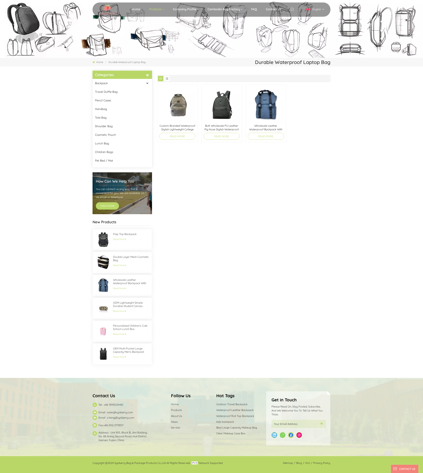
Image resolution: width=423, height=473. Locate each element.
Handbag (101, 109)
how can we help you (115, 181)
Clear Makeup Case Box (230, 433)
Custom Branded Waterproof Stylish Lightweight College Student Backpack (177, 127)
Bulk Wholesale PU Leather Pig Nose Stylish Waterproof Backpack (221, 127)
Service (175, 427)
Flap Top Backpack (125, 234)
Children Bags (104, 152)
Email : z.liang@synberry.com (116, 417)
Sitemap (288, 463)
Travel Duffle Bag (106, 91)
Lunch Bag (102, 143)
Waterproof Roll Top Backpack (235, 416)
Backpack (101, 83)
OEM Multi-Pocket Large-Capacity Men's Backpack (128, 350)
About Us (176, 416)
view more (107, 206)
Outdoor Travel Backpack (232, 404)
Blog (299, 463)
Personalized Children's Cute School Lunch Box (130, 327)
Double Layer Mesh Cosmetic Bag (131, 258)
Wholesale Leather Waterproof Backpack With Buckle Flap (129, 281)
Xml (307, 463)
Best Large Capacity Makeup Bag (236, 427)
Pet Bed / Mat (104, 160)
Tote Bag (101, 117)
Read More (119, 239)
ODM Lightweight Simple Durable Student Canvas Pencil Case (128, 304)
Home (136, 9)
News (174, 421)
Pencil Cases (103, 100)
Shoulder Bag (104, 126)
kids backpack (225, 421)
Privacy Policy (321, 463)
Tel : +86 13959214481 (110, 404)
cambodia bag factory (224, 9)
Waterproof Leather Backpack (235, 410)
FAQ (254, 9)
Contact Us (273, 9)
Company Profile (184, 9)
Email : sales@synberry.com (115, 412)
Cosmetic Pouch (105, 134)
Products (155, 9)
